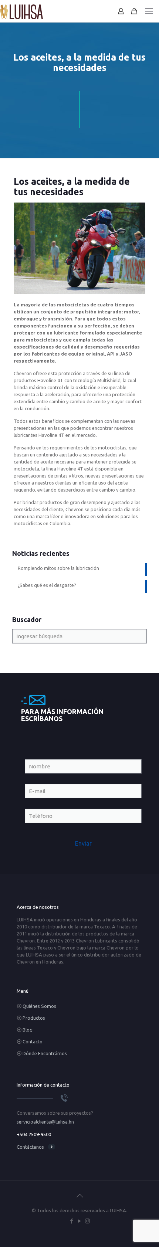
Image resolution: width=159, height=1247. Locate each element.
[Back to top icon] (79, 1195)
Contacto (33, 1041)
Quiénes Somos (39, 1006)
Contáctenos (30, 1146)
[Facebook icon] (72, 1221)
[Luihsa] (21, 11)
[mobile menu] (149, 11)
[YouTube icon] (79, 1221)
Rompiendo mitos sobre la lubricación (58, 568)
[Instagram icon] (87, 1221)
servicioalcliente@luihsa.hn (45, 1121)
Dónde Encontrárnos (45, 1053)
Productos (34, 1017)
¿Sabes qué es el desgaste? (47, 585)
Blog (28, 1029)
